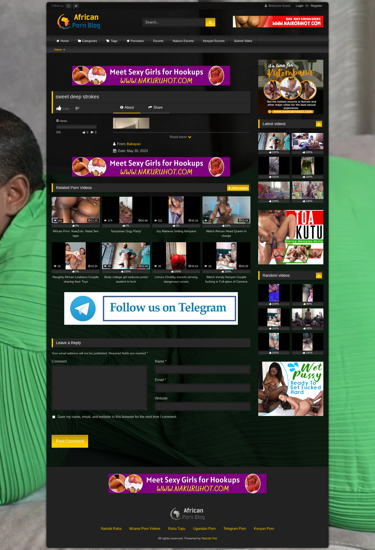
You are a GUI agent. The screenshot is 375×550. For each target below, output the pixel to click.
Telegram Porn (235, 528)
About (129, 107)
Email (160, 380)
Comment (59, 361)
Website (161, 398)
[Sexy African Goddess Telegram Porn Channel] (151, 323)
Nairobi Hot (209, 538)
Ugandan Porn (204, 528)
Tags (114, 41)
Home (65, 41)
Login (299, 5)
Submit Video (243, 41)
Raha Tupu (176, 528)
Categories (89, 41)
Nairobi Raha (111, 528)
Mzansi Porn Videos (144, 528)
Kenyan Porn (264, 528)
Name (160, 361)
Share (158, 107)
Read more (179, 137)
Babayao (134, 144)
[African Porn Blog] (79, 22)
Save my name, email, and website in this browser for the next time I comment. (117, 417)
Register (316, 5)
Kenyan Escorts (214, 41)
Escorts (158, 41)
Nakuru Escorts (183, 41)
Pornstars (137, 41)
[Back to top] (361, 537)
